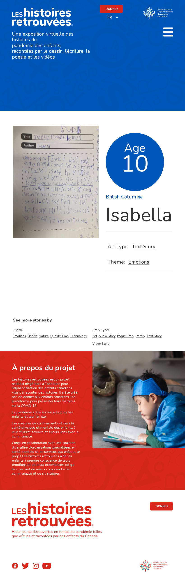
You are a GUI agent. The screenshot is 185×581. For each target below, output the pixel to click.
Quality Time (59, 336)
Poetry (140, 336)
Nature (44, 336)
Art (94, 336)
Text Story (143, 246)
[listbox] (113, 17)
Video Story (100, 344)
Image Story (125, 336)
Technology (78, 336)
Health (32, 336)
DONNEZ (112, 9)
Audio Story (107, 336)
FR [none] (109, 17)
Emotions (138, 261)
